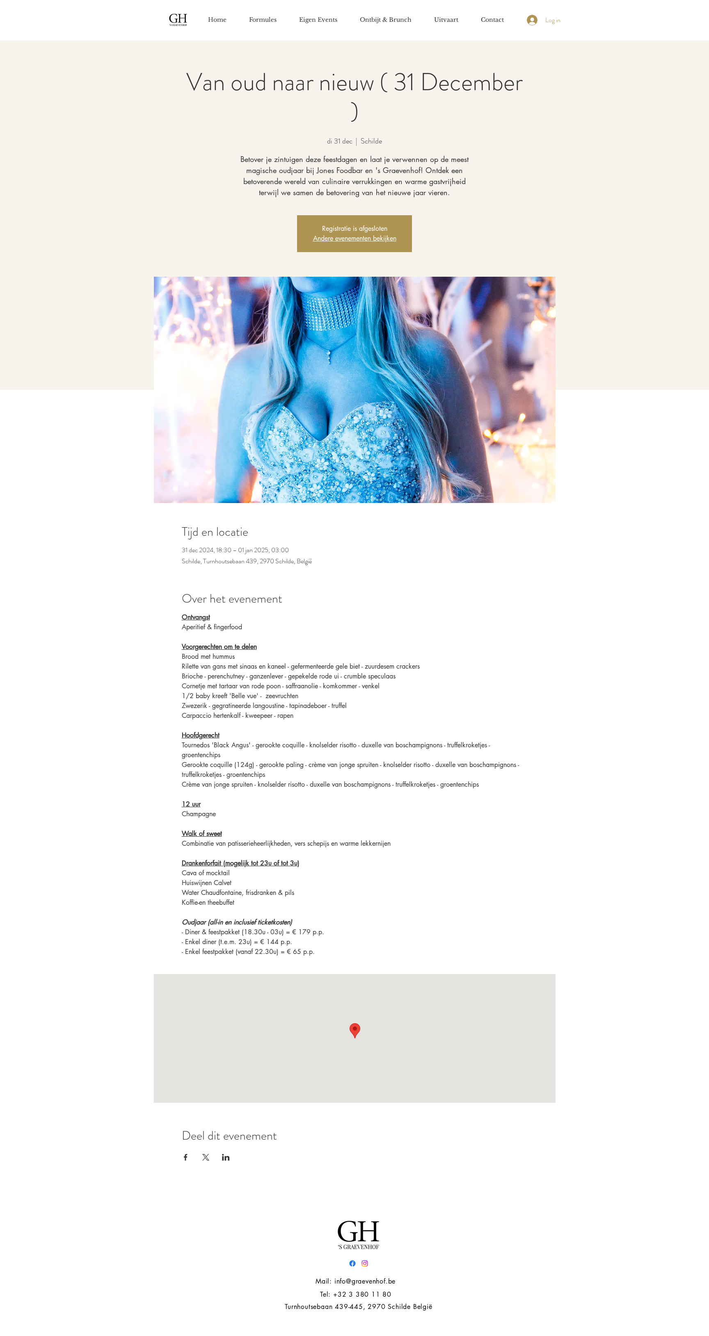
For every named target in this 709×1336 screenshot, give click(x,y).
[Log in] (531, 20)
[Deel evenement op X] (206, 1157)
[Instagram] (365, 1263)
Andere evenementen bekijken (354, 238)
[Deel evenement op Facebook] (186, 1157)
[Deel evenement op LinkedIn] (226, 1157)
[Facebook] (352, 1263)
